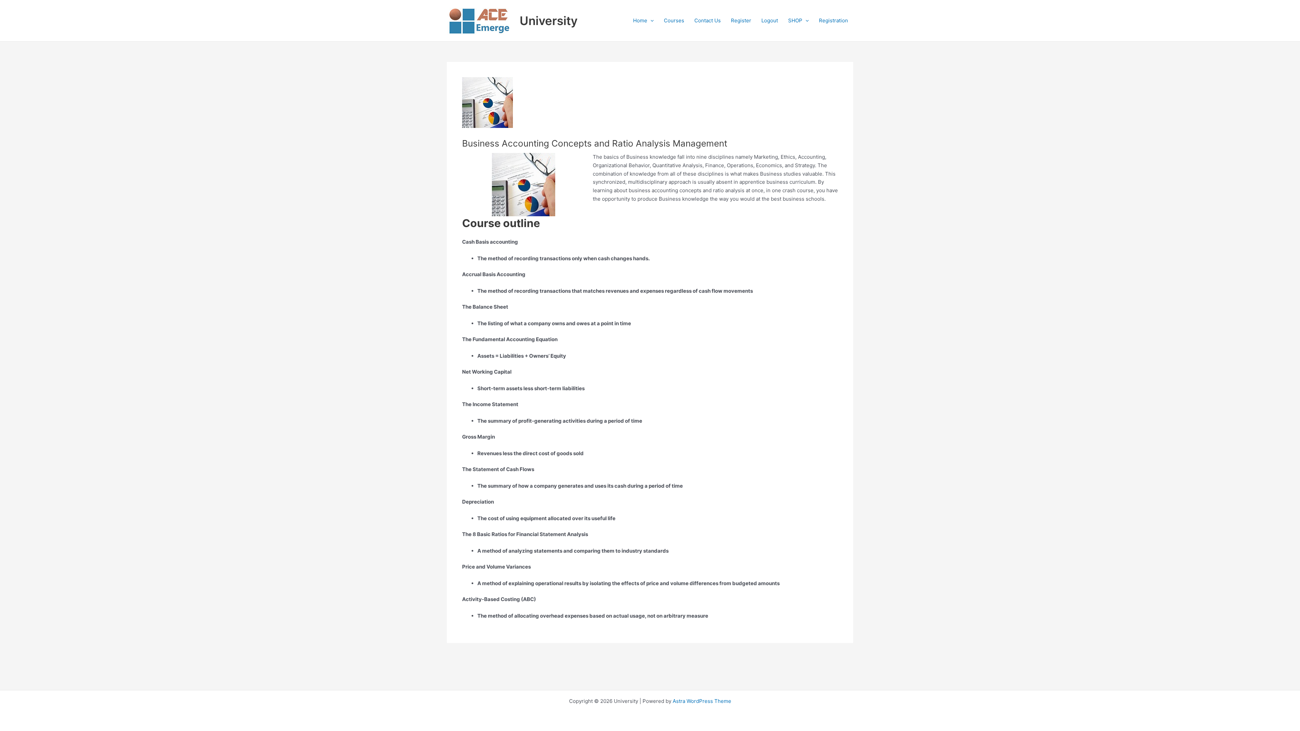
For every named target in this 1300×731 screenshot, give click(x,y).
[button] (650, 20)
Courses (674, 20)
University (549, 21)
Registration (833, 20)
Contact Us (707, 20)
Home (640, 20)
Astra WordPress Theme (702, 701)
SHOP (795, 20)
